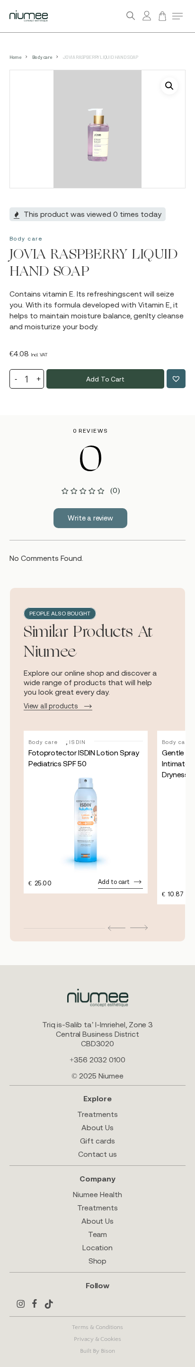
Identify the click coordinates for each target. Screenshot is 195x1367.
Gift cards (97, 1140)
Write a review (90, 518)
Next (139, 927)
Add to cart (105, 379)
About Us (97, 1127)
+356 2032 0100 (97, 1059)
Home (15, 57)
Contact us (97, 1154)
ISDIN (77, 742)
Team (97, 1234)
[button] (177, 16)
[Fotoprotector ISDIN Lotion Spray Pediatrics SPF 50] (85, 823)
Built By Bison (97, 1351)
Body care (42, 57)
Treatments (97, 1114)
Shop (98, 1260)
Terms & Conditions (97, 1327)
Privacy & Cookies (97, 1339)
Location (97, 1247)
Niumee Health (97, 1194)
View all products (51, 706)
